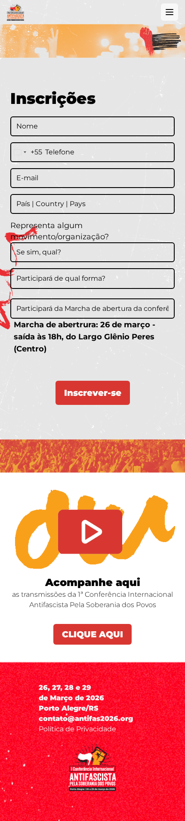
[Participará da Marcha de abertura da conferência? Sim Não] (92, 308)
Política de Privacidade (77, 729)
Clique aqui (92, 634)
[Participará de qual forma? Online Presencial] (92, 278)
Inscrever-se (92, 393)
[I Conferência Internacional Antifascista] (15, 12)
